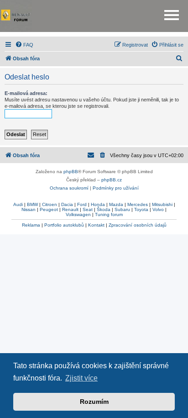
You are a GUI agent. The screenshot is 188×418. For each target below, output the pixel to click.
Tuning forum (109, 214)
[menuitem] (24, 44)
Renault (70, 209)
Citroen (49, 204)
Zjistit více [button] (81, 378)
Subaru (122, 209)
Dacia (67, 204)
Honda (98, 204)
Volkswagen (78, 214)
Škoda (103, 209)
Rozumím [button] (94, 401)
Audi (18, 204)
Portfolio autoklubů (64, 225)
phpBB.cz (111, 179)
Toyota (141, 209)
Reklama (31, 225)
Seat (88, 209)
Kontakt (96, 225)
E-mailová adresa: (26, 93)
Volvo (158, 209)
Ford (82, 204)
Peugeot (49, 209)
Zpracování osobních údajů (138, 225)
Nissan (28, 209)
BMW (32, 204)
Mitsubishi (162, 204)
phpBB (70, 171)
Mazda (116, 204)
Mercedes (137, 204)
